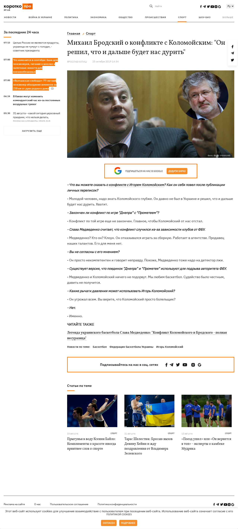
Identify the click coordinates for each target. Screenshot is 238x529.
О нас (37, 504)
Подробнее (128, 523)
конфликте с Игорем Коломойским (136, 185)
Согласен (109, 523)
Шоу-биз (204, 17)
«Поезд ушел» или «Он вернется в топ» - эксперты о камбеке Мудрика (206, 444)
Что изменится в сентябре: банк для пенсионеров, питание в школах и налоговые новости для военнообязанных (35, 65)
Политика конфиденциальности (117, 504)
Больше (228, 17)
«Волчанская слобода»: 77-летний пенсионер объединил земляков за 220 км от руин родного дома (35, 84)
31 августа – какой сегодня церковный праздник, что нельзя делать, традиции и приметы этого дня (36, 117)
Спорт (182, 17)
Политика (71, 17)
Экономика (98, 17)
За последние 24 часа (21, 32)
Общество (126, 17)
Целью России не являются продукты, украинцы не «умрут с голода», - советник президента (36, 46)
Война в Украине (40, 17)
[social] (200, 6)
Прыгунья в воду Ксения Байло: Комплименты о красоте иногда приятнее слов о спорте (91, 444)
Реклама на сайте (14, 504)
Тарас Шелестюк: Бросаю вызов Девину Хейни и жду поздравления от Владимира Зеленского (148, 446)
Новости (10, 17)
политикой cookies (119, 514)
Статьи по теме (79, 386)
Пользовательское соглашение (69, 504)
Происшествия (155, 17)
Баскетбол (100, 347)
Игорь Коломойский (169, 347)
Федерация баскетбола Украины (131, 347)
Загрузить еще (32, 130)
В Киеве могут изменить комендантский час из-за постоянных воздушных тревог (36, 100)
